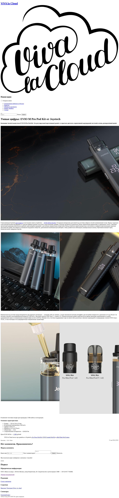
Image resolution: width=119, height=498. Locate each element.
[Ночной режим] (1, 113)
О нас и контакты (6, 481)
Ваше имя (4, 453)
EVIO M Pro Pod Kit (50, 223)
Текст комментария (29, 453)
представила (19, 223)
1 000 (15, 434)
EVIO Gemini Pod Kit (49, 437)
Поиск (19, 114)
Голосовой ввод (5, 495)
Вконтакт (3, 488)
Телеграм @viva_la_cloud (14, 488)
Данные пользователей (7, 474)
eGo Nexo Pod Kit (37, 437)
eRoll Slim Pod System (63, 437)
